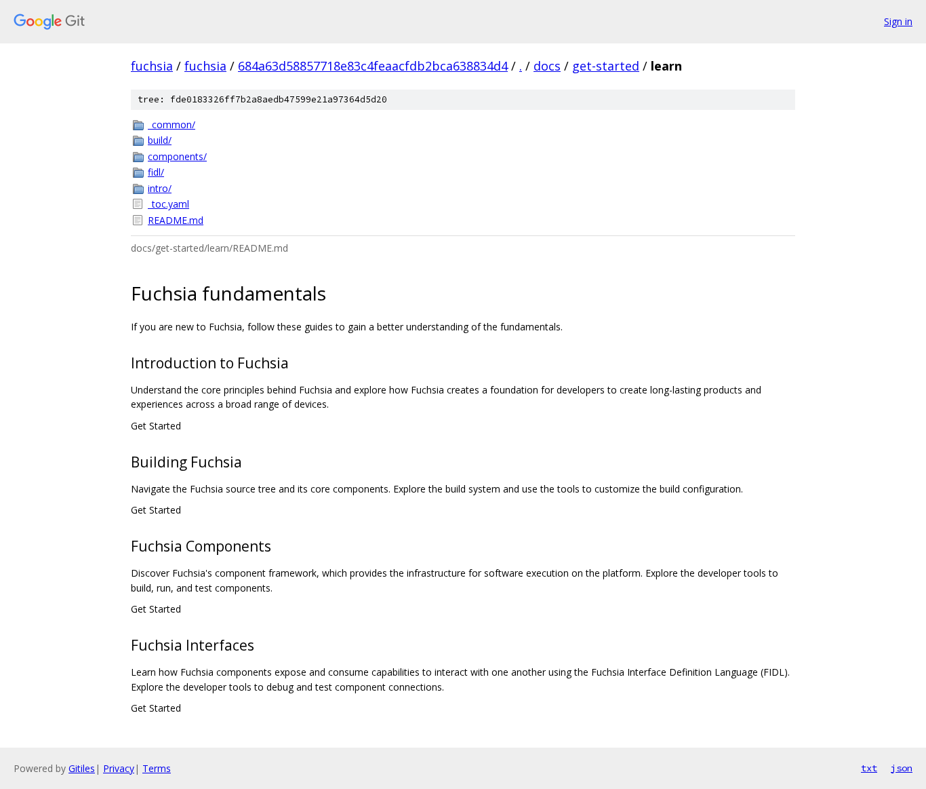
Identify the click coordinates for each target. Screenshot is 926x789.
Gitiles (81, 768)
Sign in (898, 21)
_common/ (171, 124)
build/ (160, 140)
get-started (605, 66)
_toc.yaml (168, 203)
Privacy (118, 768)
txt (869, 768)
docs (547, 66)
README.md (175, 220)
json (901, 768)
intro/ (160, 188)
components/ (177, 156)
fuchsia (152, 66)
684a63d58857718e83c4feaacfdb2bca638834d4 (373, 66)
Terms (156, 768)
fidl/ (156, 172)
